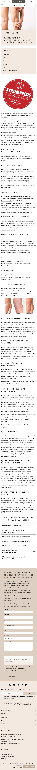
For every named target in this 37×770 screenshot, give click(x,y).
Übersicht (6, 54)
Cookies (18, 765)
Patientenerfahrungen (10, 70)
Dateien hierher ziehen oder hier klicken (20, 660)
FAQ (4, 67)
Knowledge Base (15, 763)
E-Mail (5, 630)
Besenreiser (30, 369)
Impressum (6, 763)
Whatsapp (3, 758)
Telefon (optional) (9, 625)
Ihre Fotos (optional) (16, 654)
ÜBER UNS (4, 717)
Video (4, 58)
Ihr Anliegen (7, 641)
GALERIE (3, 713)
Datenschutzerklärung (17, 667)
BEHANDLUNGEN (6, 710)
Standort (6, 636)
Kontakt (7, 2)
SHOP (3, 724)
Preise (5, 61)
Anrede (6, 609)
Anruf (32, 2)
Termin (19, 2)
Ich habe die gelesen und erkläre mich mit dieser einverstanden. (18, 667)
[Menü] (2, 5)
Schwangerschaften (6, 201)
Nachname (7, 620)
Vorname (6, 615)
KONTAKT (4, 720)
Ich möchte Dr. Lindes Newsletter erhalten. (16, 671)
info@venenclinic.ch (6, 754)
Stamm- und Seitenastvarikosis (12, 322)
